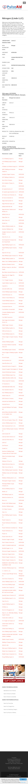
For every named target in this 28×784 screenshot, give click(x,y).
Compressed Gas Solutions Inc (9, 303)
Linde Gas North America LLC (8, 436)
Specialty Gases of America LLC (9, 595)
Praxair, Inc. (4, 533)
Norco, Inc (4, 500)
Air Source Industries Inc (7, 197)
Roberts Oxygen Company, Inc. (9, 560)
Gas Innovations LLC (6, 360)
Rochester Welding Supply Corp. (9, 567)
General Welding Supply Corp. (8, 375)
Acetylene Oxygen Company (8, 174)
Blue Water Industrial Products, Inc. (10, 272)
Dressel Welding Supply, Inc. (8, 333)
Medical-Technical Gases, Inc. (8, 464)
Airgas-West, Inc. (6, 217)
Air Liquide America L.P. (7, 189)
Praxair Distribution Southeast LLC (9, 527)
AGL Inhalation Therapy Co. (8, 183)
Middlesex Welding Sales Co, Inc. (9, 477)
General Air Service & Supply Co (9, 366)
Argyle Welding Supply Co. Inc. (9, 244)
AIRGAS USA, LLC (6, 214)
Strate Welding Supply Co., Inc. (9, 598)
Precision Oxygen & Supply (8, 539)
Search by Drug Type (8, 703)
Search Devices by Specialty (10, 696)
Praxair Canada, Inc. (6, 520)
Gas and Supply (5, 357)
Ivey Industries (5, 417)
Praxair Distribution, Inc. (7, 530)
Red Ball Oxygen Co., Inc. (7, 548)
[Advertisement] (14, 734)
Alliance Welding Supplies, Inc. (8, 226)
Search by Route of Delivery (10, 712)
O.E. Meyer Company (7, 509)
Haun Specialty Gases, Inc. (8, 389)
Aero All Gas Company (7, 180)
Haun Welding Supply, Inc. (8, 392)
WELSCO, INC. (5, 645)
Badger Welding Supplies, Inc (8, 258)
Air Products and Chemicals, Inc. (9, 194)
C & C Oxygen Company (7, 280)
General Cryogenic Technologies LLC (10, 369)
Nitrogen (21, 158)
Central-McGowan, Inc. (7, 294)
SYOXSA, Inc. (5, 607)
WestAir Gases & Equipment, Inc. (9, 654)
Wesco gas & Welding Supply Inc (9, 648)
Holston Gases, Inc (6, 395)
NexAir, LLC (4, 491)
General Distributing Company (9, 372)
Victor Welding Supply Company (9, 631)
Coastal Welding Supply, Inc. (8, 300)
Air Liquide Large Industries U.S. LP (9, 192)
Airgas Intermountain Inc (7, 200)
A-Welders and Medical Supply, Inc (10, 166)
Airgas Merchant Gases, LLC (8, 203)
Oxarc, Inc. (4, 512)
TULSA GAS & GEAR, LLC (7, 617)
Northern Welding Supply (7, 506)
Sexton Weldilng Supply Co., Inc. (9, 581)
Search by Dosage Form (9, 706)
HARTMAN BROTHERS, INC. (8, 386)
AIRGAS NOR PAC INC (7, 206)
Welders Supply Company (8, 639)
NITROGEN (21, 166)
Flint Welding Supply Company (9, 349)
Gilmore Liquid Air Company (8, 380)
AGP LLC (4, 186)
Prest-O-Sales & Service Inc (8, 542)
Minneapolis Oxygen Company (9, 480)
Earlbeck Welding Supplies (8, 341)
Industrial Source (6, 404)
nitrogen (20, 247)
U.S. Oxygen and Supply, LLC (8, 620)
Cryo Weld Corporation (7, 317)
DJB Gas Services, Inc (7, 331)
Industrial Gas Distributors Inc (8, 401)
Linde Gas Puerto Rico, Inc (8, 439)
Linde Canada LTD (6, 433)
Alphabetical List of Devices (10, 690)
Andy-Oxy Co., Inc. (6, 237)
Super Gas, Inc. (5, 601)
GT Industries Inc (6, 383)
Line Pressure (5, 445)
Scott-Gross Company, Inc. (8, 578)
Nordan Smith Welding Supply (9, 503)
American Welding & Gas (7, 229)
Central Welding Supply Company (9, 291)
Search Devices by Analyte (9, 693)
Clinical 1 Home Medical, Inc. (8, 297)
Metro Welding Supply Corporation (10, 470)
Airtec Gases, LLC (6, 220)
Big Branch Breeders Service (8, 264)
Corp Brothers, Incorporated (8, 309)
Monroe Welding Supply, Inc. (8, 488)
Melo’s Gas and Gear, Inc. (7, 467)
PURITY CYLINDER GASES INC (9, 545)
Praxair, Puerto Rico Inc (7, 536)
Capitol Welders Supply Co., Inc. (9, 283)
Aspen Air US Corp (6, 252)
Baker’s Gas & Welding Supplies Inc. (10, 261)
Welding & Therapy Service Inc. (9, 642)
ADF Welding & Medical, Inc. (8, 177)
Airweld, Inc (4, 223)
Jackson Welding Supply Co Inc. (9, 423)
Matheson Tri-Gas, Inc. (7, 461)
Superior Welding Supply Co (8, 604)
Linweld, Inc (4, 448)
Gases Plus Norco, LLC (7, 363)
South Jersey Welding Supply (8, 584)
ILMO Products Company (7, 398)
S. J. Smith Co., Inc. (6, 570)
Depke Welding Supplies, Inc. (8, 328)
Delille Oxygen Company (7, 325)
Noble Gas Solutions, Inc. (7, 497)
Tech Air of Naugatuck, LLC (8, 610)
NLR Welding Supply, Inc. (7, 494)
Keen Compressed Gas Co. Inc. (9, 426)
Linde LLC (4, 442)
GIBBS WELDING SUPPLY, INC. (9, 378)
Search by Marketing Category (10, 709)
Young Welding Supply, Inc (8, 657)
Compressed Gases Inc (7, 306)
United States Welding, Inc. (8, 628)
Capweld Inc (5, 286)
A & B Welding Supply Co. (8, 158)
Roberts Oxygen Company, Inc (9, 557)
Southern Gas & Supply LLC (8, 587)
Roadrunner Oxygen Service (8, 554)
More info (23, 782)
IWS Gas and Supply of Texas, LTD (9, 420)
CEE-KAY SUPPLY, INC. (7, 288)
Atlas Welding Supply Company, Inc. (10, 255)
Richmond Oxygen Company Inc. (9, 551)
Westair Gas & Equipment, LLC (9, 651)
